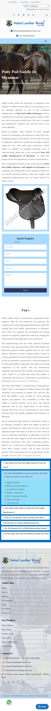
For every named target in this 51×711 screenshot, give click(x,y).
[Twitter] (19, 15)
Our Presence (7, 600)
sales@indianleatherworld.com (18, 666)
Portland (15, 381)
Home (4, 83)
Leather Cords (8, 634)
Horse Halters (35, 2)
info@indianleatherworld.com (26, 31)
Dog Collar (6, 638)
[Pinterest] (33, 15)
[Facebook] (14, 15)
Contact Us (6, 613)
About (4, 592)
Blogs (4, 604)
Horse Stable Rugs (9, 642)
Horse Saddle (13, 2)
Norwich (12, 455)
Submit (25, 290)
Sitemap (5, 596)
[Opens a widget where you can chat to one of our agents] (42, 707)
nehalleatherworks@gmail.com (18, 670)
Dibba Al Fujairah (24, 455)
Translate (45, 9)
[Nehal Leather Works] (26, 23)
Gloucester (24, 381)
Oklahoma (34, 381)
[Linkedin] (28, 15)
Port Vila (36, 455)
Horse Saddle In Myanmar (19, 83)
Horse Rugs (24, 2)
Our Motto (6, 609)
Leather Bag (7, 646)
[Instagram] (23, 15)
